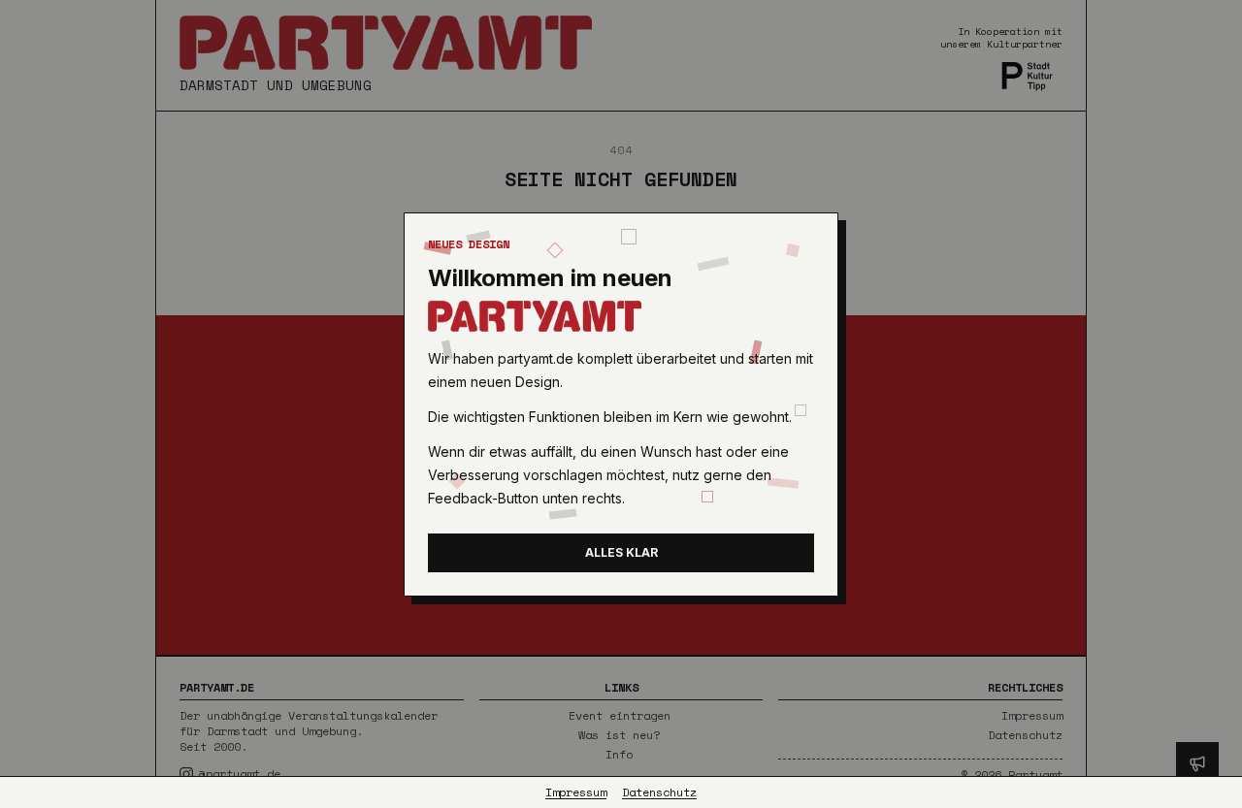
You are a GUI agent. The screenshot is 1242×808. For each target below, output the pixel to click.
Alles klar (621, 552)
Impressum (575, 792)
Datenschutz (659, 792)
